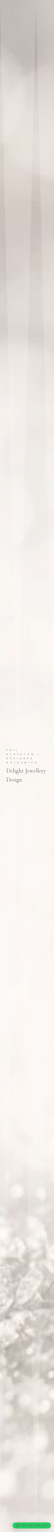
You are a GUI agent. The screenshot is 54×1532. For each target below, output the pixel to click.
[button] (32, 1525)
